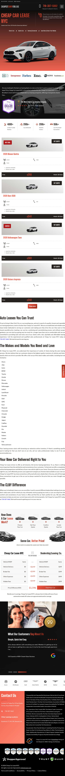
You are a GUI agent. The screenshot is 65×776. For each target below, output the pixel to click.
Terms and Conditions (8, 770)
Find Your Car (50, 588)
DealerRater (55, 739)
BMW (45, 685)
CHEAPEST (10, 6)
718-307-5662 (50, 6)
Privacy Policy (31, 770)
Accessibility (21, 770)
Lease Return (43, 31)
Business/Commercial (32, 31)
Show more (32, 306)
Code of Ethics (42, 770)
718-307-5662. (6, 499)
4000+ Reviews (17, 1)
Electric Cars (11, 31)
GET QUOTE (57, 141)
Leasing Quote (63, 371)
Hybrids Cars (21, 31)
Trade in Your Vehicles (51, 31)
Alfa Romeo (16, 685)
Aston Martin (35, 685)
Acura (5, 685)
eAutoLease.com (26, 767)
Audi (25, 685)
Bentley (55, 685)
